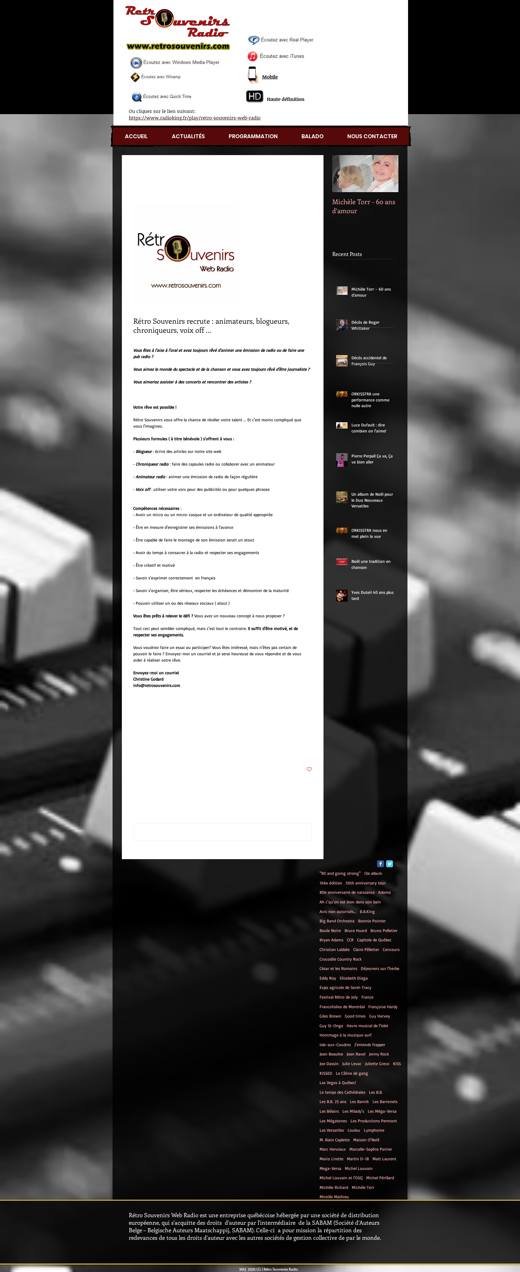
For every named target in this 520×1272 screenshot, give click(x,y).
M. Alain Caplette (335, 1139)
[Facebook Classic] (380, 863)
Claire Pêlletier (366, 949)
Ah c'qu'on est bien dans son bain (350, 901)
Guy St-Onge (331, 1025)
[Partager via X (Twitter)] (151, 751)
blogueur (164, 732)
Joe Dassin (329, 1063)
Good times (355, 1015)
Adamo (384, 892)
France (367, 996)
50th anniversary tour (366, 882)
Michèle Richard (334, 1187)
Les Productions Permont (374, 1120)
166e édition (331, 882)
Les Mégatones (333, 1120)
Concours (391, 949)
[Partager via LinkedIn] (166, 751)
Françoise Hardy (383, 1006)
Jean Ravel (356, 1053)
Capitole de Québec (374, 939)
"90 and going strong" (340, 873)
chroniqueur (187, 732)
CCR (350, 939)
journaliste (143, 732)
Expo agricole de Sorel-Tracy (345, 987)
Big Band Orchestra (337, 920)
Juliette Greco (377, 1063)
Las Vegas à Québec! (338, 1082)
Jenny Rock (379, 1053)
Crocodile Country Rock (341, 959)
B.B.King (367, 911)
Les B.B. (376, 1092)
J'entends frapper (369, 1044)
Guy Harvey (379, 1015)
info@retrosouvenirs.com (269, 732)
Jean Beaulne (331, 1053)
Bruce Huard (356, 930)
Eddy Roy (328, 977)
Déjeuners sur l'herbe (380, 968)
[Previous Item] (342, 173)
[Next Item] (389, 173)
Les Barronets (385, 1101)
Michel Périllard (380, 1177)
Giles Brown (330, 1015)
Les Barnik (359, 1101)
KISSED (326, 1073)
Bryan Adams (331, 939)
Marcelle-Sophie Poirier (370, 1149)
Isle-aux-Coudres (335, 1044)
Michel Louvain (359, 1168)
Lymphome (374, 1130)
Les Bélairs (329, 1111)
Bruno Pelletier (384, 930)
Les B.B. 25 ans (333, 1101)
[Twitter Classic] (389, 863)
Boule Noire (330, 930)
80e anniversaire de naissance (347, 892)
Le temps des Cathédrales (342, 1092)
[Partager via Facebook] (136, 751)
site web (234, 732)
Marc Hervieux (333, 1149)
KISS (397, 1063)
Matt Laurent (384, 1158)
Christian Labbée (335, 949)
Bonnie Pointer (372, 920)
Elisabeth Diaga (354, 977)
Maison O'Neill (366, 1139)
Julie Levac (351, 1063)
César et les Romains (338, 968)
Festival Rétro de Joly (339, 996)
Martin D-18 (358, 1158)
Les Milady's (353, 1111)
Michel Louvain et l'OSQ (341, 1177)
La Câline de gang (352, 1073)
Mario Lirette (331, 1158)
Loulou (354, 1130)
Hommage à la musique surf (346, 1034)
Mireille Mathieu (334, 1196)
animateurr (213, 732)
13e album (373, 873)
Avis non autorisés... (338, 911)
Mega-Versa (330, 1168)
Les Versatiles (332, 1130)
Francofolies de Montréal (342, 1006)
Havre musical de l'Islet (367, 1025)
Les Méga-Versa (382, 1111)
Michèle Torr (363, 1187)
